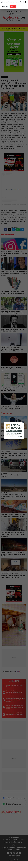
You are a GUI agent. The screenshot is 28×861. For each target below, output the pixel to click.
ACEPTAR (13, 6)
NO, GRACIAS (5, 6)
